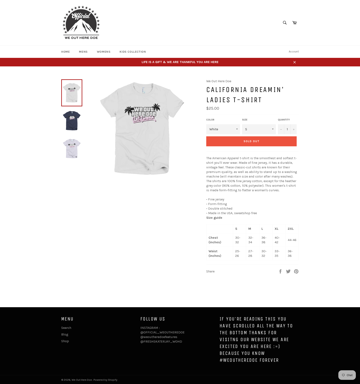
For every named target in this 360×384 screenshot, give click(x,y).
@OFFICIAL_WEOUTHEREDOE (162, 332)
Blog (64, 334)
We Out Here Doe (82, 379)
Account (294, 51)
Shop (65, 341)
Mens (83, 51)
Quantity (284, 119)
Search (66, 328)
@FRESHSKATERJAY (155, 341)
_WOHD (176, 341)
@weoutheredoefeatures (158, 337)
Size (245, 119)
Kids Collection (133, 51)
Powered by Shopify (105, 379)
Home (65, 51)
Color (210, 119)
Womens (104, 51)
